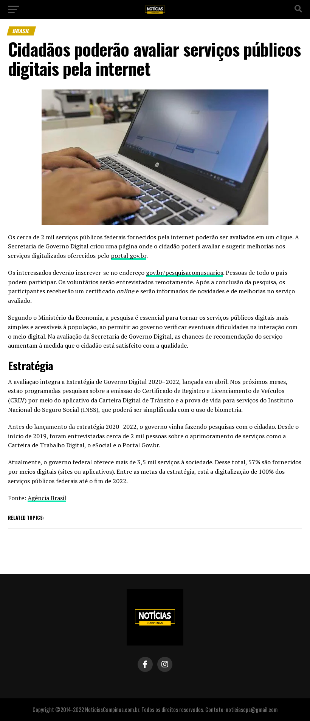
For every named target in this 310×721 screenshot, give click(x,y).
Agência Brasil (47, 498)
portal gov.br (128, 255)
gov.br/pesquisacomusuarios (184, 272)
